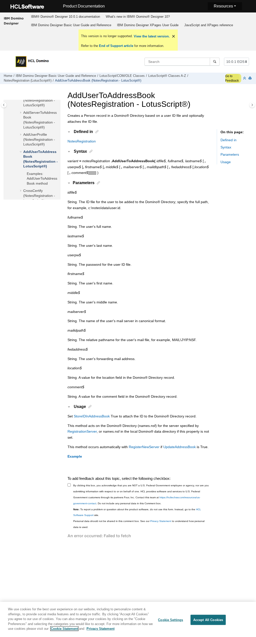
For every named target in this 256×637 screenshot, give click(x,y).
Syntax (225, 147)
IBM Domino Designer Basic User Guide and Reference (71, 25)
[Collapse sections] (245, 78)
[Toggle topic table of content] (252, 105)
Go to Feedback (232, 78)
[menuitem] (65, 16)
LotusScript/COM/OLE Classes (122, 76)
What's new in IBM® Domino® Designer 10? (138, 16)
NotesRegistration (82, 141)
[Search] (215, 62)
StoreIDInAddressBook (92, 416)
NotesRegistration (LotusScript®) (28, 80)
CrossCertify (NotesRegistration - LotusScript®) (39, 195)
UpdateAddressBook (179, 447)
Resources (223, 6)
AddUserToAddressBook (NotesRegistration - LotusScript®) (98, 80)
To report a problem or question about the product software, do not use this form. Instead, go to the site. (137, 512)
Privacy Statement (160, 521)
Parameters (229, 154)
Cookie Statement (64, 629)
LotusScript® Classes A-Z (167, 76)
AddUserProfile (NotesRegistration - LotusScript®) (39, 139)
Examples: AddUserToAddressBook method (42, 178)
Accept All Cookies (208, 620)
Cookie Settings (170, 620)
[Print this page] (250, 78)
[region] (128, 619)
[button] (21, 112)
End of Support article (116, 46)
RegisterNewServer (144, 447)
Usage (225, 162)
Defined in (228, 140)
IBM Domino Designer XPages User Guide (147, 25)
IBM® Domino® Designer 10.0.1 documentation (65, 16)
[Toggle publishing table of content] (3, 105)
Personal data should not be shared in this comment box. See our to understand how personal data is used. (138, 524)
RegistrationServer (82, 431)
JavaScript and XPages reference (208, 25)
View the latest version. (151, 36)
